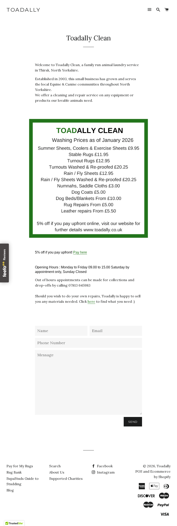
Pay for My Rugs (19, 466)
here (91, 301)
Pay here (80, 252)
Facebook (104, 466)
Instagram (105, 472)
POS (138, 471)
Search (55, 466)
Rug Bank (14, 472)
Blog (10, 490)
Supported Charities (66, 478)
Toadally (23, 9)
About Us (56, 472)
